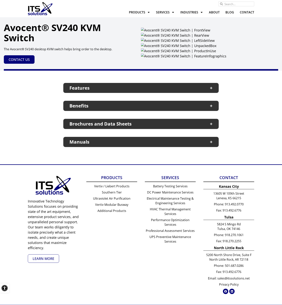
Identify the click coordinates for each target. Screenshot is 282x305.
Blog (229, 12)
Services (163, 12)
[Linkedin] (232, 291)
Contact (247, 12)
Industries (189, 12)
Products (137, 12)
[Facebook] (225, 291)
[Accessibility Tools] (4, 288)
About (214, 12)
